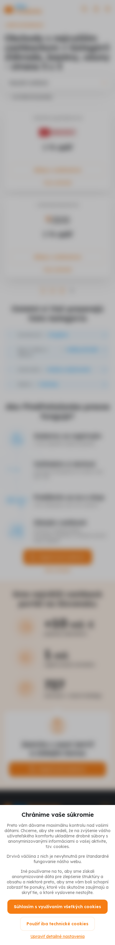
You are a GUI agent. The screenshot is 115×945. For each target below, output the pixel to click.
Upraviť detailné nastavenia (57, 936)
